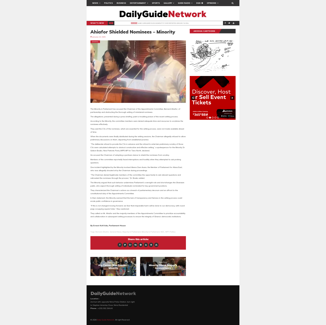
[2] (210, 118)
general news (116, 232)
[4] (215, 118)
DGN (198, 3)
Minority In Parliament (151, 232)
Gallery (168, 3)
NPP (167, 232)
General (95, 42)
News (95, 3)
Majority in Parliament (132, 232)
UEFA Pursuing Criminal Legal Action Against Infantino (155, 23)
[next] (232, 98)
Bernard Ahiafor (102, 232)
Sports (156, 3)
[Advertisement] (209, 161)
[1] (207, 118)
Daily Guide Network (105, 320)
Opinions (211, 3)
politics (172, 232)
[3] (213, 118)
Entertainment (138, 3)
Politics (108, 3)
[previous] (193, 98)
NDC (162, 232)
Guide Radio (184, 3)
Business (121, 3)
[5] (218, 118)
